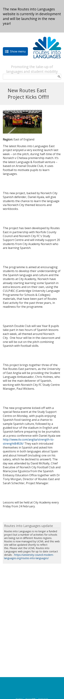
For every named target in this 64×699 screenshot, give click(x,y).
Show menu (18, 51)
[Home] (47, 62)
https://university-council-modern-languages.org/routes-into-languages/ (29, 556)
